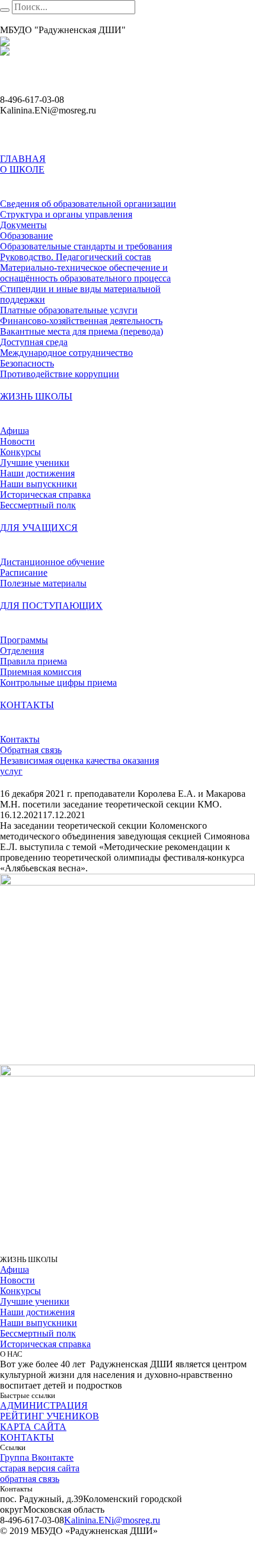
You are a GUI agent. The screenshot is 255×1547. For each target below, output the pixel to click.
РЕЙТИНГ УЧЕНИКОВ (49, 1416)
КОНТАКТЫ (27, 1437)
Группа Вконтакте (37, 1457)
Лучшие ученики (34, 1301)
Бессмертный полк (38, 1333)
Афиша (14, 1269)
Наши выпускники (38, 1323)
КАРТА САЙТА (33, 1427)
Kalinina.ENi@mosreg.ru (112, 1520)
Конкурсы (20, 1291)
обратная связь (29, 1479)
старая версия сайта (39, 1468)
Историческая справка (45, 1344)
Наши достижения (37, 1312)
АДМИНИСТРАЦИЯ (44, 1405)
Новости (17, 1280)
